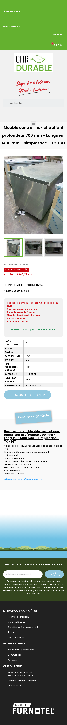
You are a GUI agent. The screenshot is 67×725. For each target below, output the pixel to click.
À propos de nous (13, 11)
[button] (7, 195)
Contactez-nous (11, 26)
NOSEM (39, 284)
